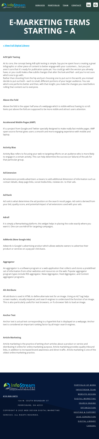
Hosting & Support (85, 412)
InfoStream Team (86, 390)
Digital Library (87, 421)
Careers (91, 426)
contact (76, 5)
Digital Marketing (85, 399)
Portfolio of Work (85, 385)
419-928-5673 (10, 396)
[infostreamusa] (13, 6)
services (40, 5)
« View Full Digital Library (16, 45)
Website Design (87, 394)
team (65, 5)
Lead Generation (86, 417)
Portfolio (54, 5)
